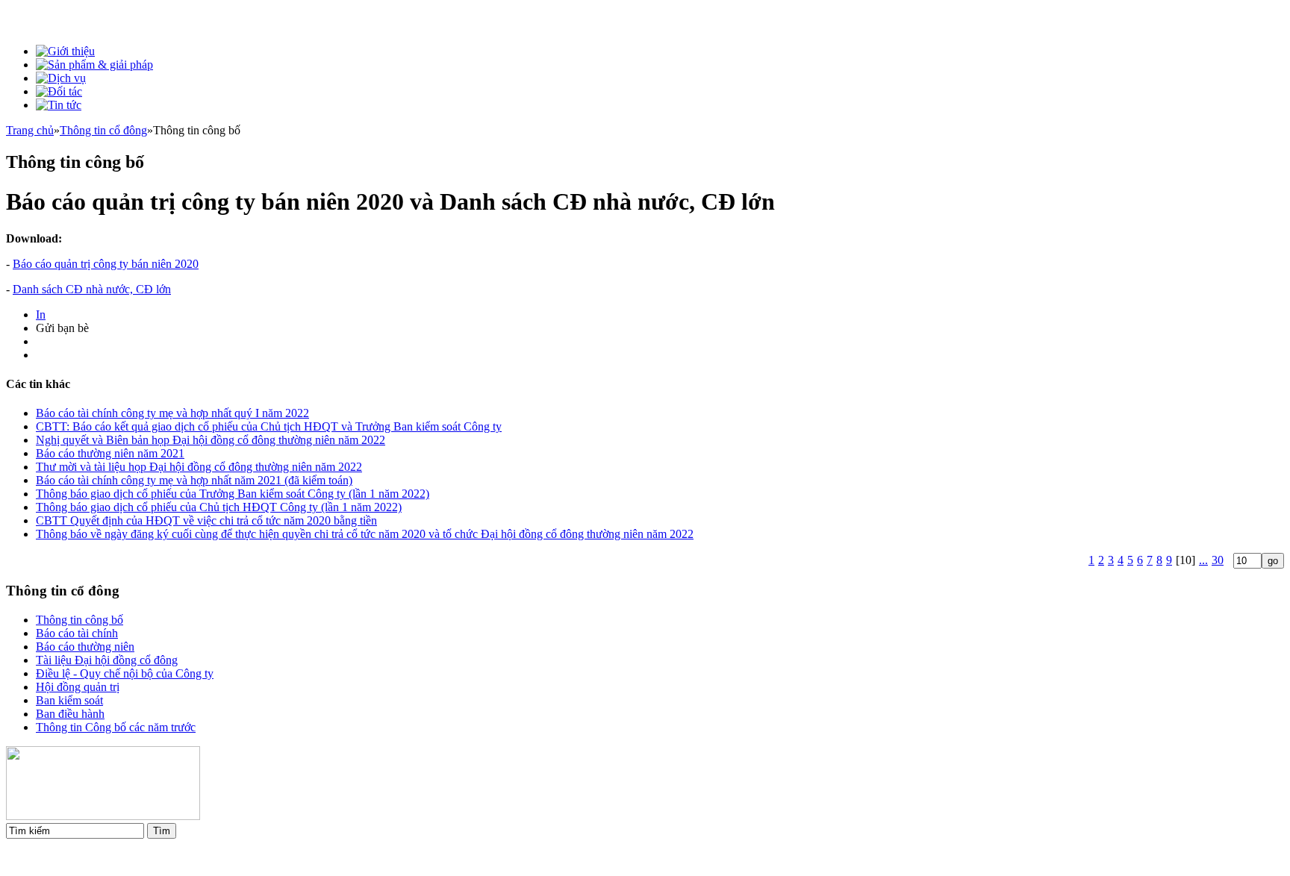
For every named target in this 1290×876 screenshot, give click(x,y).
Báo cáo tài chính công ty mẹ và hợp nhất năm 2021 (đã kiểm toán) (194, 480)
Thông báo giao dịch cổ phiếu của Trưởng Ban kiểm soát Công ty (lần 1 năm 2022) (232, 493)
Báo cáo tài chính (77, 633)
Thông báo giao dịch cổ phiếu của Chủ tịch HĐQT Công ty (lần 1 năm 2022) (219, 507)
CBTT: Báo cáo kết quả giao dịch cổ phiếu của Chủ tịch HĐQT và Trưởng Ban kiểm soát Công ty (269, 426)
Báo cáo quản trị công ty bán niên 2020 (106, 263)
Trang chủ (30, 130)
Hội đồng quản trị (77, 687)
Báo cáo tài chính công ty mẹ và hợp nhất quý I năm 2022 (172, 413)
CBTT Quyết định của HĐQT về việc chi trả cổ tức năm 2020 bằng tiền (206, 520)
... (1203, 560)
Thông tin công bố (79, 619)
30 (1218, 560)
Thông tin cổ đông (103, 130)
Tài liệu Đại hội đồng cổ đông (107, 660)
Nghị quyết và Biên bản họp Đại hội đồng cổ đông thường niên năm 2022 (210, 440)
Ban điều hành (70, 713)
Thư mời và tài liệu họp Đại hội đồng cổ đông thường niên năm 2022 (199, 466)
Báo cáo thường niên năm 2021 (110, 453)
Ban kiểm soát (69, 700)
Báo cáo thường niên (85, 646)
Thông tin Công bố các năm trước (116, 727)
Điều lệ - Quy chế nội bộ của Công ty (125, 673)
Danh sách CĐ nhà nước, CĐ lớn (92, 289)
